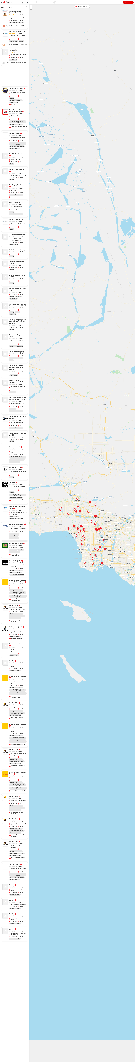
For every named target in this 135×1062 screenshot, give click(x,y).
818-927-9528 (14, 390)
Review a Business (100, 2)
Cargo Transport (14, 102)
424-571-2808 (14, 490)
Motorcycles (13, 408)
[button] (99, 529)
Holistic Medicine (14, 375)
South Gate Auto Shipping (17, 250)
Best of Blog (110, 2)
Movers (11, 229)
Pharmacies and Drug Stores (16, 22)
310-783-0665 (14, 227)
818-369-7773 (14, 161)
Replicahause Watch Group (17, 31)
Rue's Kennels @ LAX (15, 627)
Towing (11, 360)
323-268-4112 (14, 20)
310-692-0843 (14, 634)
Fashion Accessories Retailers (17, 146)
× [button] (36, 2)
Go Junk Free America (16, 543)
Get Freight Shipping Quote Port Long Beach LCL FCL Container (17, 321)
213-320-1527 (14, 425)
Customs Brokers (14, 535)
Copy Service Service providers (17, 615)
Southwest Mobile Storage (17, 644)
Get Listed (118, 2)
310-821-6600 (14, 587)
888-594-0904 (14, 254)
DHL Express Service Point (17, 676)
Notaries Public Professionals (17, 574)
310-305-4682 (14, 892)
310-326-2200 (14, 242)
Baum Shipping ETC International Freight (15, 110)
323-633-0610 (14, 547)
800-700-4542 (14, 57)
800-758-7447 (14, 475)
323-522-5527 (14, 39)
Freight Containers (14, 516)
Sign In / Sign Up (128, 2)
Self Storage (13, 314)
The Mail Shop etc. (15, 561)
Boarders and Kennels (15, 636)
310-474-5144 (14, 668)
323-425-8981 (14, 355)
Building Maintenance (15, 551)
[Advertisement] (14, 77)
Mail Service (18, 296)
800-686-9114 (14, 653)
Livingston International (16, 524)
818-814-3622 (14, 209)
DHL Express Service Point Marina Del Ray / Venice (17, 581)
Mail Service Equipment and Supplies (18, 596)
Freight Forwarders (14, 533)
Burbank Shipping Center (17, 169)
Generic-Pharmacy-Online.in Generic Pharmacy (17, 12)
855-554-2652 (14, 373)
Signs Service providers (15, 618)
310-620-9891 (14, 310)
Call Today (13, 104)
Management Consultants (16, 100)
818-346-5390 (14, 936)
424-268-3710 (14, 871)
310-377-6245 (14, 568)
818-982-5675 (14, 921)
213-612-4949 (14, 96)
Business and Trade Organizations (17, 495)
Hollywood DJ (13, 50)
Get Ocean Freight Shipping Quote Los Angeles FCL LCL (17, 305)
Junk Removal (13, 549)
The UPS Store (13, 605)
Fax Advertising (13, 298)
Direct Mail (20, 518)
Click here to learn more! (16, 638)
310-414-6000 (14, 531)
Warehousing (13, 518)
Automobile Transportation (16, 194)
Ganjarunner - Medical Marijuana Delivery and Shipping (16, 367)
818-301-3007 (14, 611)
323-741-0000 (14, 685)
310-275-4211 (14, 140)
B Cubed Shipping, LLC (16, 219)
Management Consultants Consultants (18, 593)
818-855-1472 (14, 294)
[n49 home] (26, 7)
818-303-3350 (14, 826)
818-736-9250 (14, 177)
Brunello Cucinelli (14, 133)
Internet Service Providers (16, 214)
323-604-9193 (14, 757)
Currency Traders (14, 538)
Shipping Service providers (16, 124)
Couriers (12, 492)
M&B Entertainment (15, 202)
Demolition (20, 549)
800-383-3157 (14, 119)
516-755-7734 (14, 192)
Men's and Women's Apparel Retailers (17, 143)
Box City (11, 661)
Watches (21, 41)
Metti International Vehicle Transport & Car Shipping (17, 398)
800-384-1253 (14, 344)
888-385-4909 (14, 280)
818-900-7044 (14, 708)
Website (21, 20)
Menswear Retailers (14, 148)
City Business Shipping (16, 88)
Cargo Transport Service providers (17, 122)
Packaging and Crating (15, 670)
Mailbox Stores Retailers (15, 572)
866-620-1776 (14, 406)
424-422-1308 (14, 327)
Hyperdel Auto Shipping (16, 352)
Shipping (12, 98)
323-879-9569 (14, 849)
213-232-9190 (14, 803)
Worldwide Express (15, 467)
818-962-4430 (14, 906)
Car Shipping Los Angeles (17, 185)
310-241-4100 (14, 514)
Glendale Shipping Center (17, 154)
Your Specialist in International (18, 744)
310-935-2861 (14, 780)
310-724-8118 (14, 454)
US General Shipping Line (17, 235)
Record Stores (13, 59)
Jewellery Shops (13, 41)
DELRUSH (12, 482)
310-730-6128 (14, 733)
